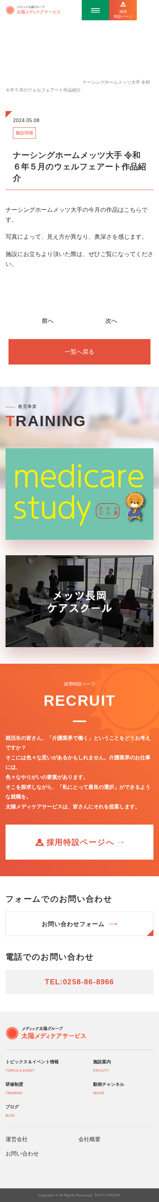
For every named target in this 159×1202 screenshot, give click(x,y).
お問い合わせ (22, 1153)
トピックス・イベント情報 (50, 82)
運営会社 (17, 1139)
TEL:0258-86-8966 (79, 982)
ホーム (12, 82)
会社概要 (89, 1139)
